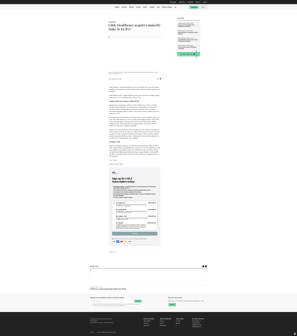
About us (162, 321)
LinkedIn (178, 321)
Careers (152, 7)
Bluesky (178, 323)
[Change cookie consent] (295, 334)
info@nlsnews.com (197, 325)
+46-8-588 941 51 (196, 327)
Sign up (138, 301)
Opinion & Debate (167, 7)
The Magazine (173, 2)
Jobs (158, 7)
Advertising (182, 2)
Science (138, 7)
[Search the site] (175, 7)
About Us (198, 2)
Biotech (131, 7)
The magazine (147, 321)
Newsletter (146, 325)
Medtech (124, 7)
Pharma (117, 7)
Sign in (203, 7)
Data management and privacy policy (106, 332)
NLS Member (190, 2)
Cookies (92, 332)
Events (145, 7)
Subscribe (194, 7)
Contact (205, 2)
